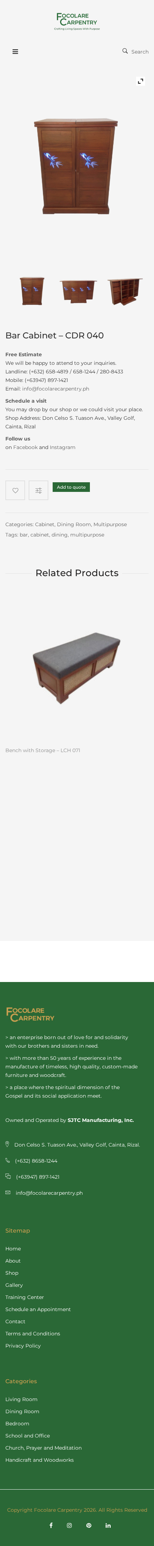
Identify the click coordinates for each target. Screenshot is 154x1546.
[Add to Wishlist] (15, 490)
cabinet (39, 535)
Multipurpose (110, 524)
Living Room (21, 1399)
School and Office (27, 1435)
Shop (11, 1273)
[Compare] (41, 490)
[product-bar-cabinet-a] (32, 290)
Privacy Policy (23, 1346)
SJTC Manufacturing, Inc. (101, 1120)
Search (140, 52)
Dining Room (74, 524)
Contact (15, 1321)
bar (24, 535)
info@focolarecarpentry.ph (55, 389)
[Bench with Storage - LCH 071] (77, 668)
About (13, 1261)
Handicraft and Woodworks (39, 1460)
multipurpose (87, 535)
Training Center (24, 1297)
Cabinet (44, 524)
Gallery (14, 1285)
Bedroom (17, 1423)
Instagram (63, 447)
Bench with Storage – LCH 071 (42, 750)
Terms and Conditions (32, 1333)
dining (60, 535)
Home (13, 1248)
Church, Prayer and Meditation (43, 1448)
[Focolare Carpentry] (77, 21)
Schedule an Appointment (38, 1309)
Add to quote (71, 487)
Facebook (25, 447)
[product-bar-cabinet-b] (79, 290)
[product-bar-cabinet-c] (125, 290)
